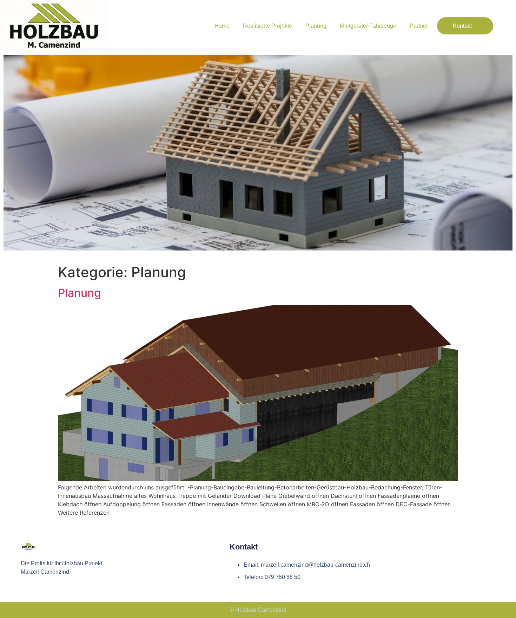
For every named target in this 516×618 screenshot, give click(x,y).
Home (222, 26)
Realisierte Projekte (267, 26)
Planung (315, 26)
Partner (419, 26)
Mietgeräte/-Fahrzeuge (368, 26)
